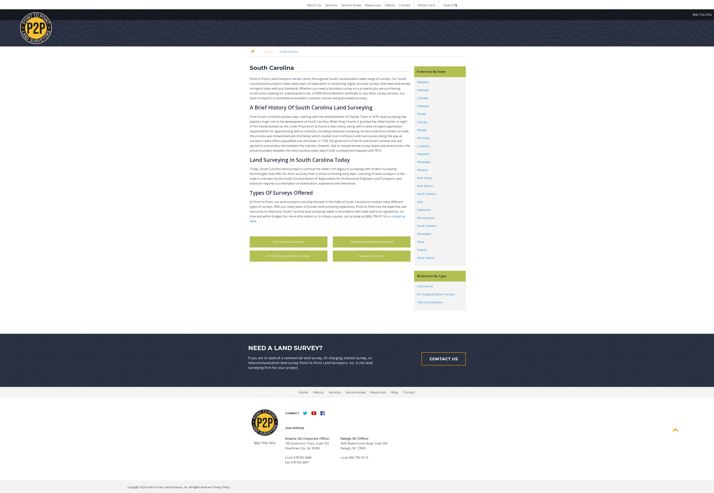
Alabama (422, 82)
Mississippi (423, 162)
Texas (420, 242)
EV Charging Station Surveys (288, 256)
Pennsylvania (425, 218)
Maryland (423, 154)
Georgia (422, 122)
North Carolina (426, 194)
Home (303, 392)
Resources (373, 5)
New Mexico (425, 186)
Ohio (420, 202)
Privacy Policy (221, 487)
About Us (314, 5)
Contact (405, 5)
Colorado (422, 98)
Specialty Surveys (372, 256)
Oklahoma (423, 210)
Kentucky (423, 138)
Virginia (422, 250)
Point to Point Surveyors (36, 28)
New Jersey (424, 178)
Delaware (423, 106)
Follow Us (425, 5)
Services (331, 5)
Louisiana (423, 146)
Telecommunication (430, 302)
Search (449, 5)
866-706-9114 (702, 15)
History (318, 392)
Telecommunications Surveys (372, 242)
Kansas (421, 130)
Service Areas (351, 5)
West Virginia (425, 258)
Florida (421, 114)
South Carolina (426, 226)
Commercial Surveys (288, 242)
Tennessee (424, 234)
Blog (394, 392)
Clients (390, 5)
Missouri (422, 170)
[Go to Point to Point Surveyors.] (252, 51)
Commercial (425, 286)
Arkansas (423, 90)
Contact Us (444, 358)
